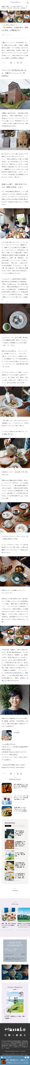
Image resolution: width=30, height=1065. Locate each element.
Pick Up (15, 904)
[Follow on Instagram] (5, 1035)
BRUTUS (7, 1054)
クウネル (25, 1054)
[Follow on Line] (21, 1035)
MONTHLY (22, 825)
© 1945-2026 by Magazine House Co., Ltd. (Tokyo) (15, 1051)
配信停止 (23, 954)
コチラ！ (9, 749)
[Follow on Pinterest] (17, 1035)
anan (4, 1054)
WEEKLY (15, 825)
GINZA (22, 1054)
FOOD (7, 6)
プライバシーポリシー (20, 958)
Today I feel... (7, 1057)
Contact (7, 1048)
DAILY (8, 825)
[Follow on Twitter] (13, 1035)
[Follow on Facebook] (9, 1035)
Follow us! (15, 976)
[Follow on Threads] (25, 1035)
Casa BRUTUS (12, 1054)
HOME (3, 6)
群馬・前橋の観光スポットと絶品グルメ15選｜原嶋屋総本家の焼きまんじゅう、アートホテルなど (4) (17, 1060)
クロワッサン (17, 1054)
